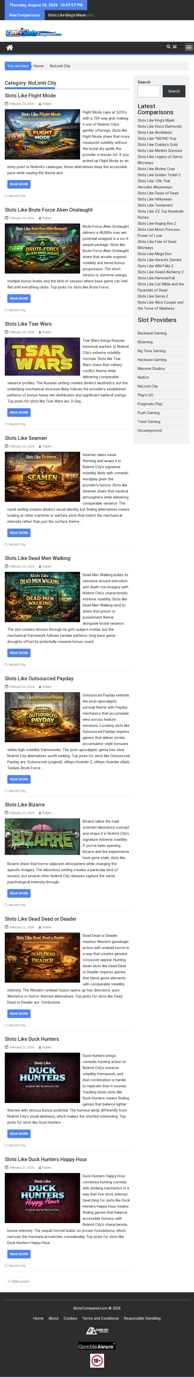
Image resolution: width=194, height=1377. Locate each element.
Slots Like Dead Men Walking (37, 558)
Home (38, 1318)
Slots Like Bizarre (25, 805)
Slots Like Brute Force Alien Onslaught (49, 210)
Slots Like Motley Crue (156, 169)
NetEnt (143, 377)
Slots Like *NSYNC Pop (157, 138)
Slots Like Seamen (26, 438)
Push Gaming (149, 413)
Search (144, 82)
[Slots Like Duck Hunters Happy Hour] (42, 1176)
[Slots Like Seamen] (42, 455)
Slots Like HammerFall (156, 278)
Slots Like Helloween (155, 199)
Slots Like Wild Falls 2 (155, 266)
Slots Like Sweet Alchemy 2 (161, 272)
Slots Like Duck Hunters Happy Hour (46, 1159)
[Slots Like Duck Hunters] (42, 1055)
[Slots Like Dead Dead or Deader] (42, 935)
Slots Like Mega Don (155, 254)
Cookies (70, 1318)
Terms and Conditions (100, 1318)
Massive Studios (151, 368)
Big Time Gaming (152, 351)
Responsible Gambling (142, 1318)
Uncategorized (150, 430)
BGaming (145, 342)
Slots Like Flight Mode (30, 96)
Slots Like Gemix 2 (153, 296)
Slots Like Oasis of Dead (158, 193)
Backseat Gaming (152, 333)
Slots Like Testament (155, 205)
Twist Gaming (149, 421)
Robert (47, 104)
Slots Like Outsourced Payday (39, 678)
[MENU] (189, 47)
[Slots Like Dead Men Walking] (42, 575)
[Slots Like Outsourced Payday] (42, 695)
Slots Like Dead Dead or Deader (41, 919)
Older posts (20, 1281)
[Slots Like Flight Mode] (42, 112)
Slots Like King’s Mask (156, 120)
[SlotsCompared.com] (9, 47)
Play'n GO (145, 395)
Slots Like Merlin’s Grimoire (160, 150)
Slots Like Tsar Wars (28, 324)
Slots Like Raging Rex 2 (157, 223)
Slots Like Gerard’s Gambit (159, 260)
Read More (19, 184)
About (53, 1318)
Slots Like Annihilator (155, 132)
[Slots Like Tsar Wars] (42, 340)
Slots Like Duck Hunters (32, 1039)
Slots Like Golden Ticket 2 (159, 175)
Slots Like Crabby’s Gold (158, 144)
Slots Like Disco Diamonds (70, 15)
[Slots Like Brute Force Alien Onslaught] (42, 226)
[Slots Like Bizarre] (42, 821)
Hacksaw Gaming (152, 359)
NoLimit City (17, 196)
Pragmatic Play (150, 404)
